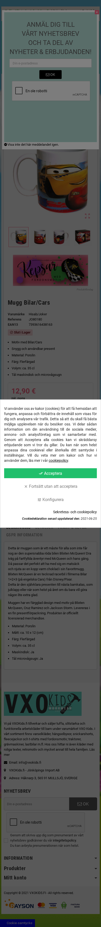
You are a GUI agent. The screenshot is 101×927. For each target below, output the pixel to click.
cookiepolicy (58, 460)
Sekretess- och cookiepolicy (75, 512)
